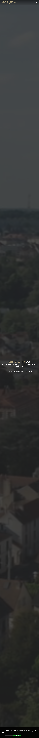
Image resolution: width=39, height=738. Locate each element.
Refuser (9, 735)
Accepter (17, 735)
